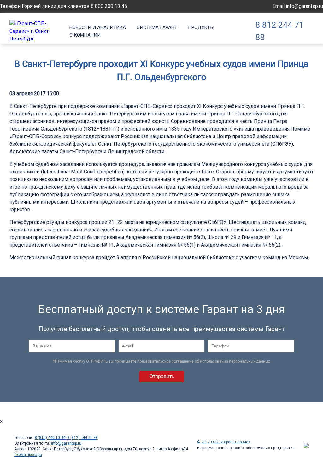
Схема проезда (28, 454)
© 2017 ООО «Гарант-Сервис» (223, 442)
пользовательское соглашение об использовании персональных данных (203, 361)
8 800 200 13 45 (109, 6)
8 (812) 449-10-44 (50, 437)
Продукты (201, 27)
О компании (85, 35)
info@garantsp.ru (304, 6)
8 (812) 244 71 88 (82, 437)
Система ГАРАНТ (157, 27)
